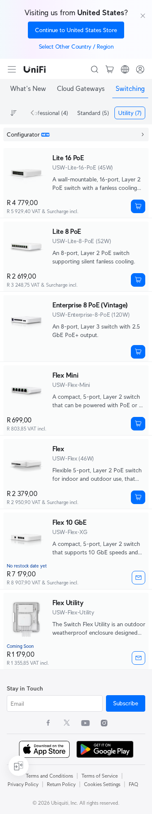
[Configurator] (76, 134)
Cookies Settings (102, 784)
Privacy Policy (23, 784)
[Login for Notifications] (138, 577)
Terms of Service (99, 775)
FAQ (133, 784)
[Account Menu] (140, 69)
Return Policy (61, 784)
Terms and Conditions (49, 775)
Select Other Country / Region (76, 46)
